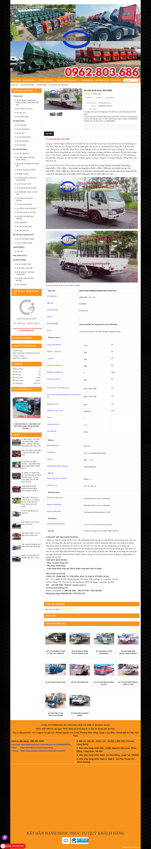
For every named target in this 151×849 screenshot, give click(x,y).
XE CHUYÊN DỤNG (46, 80)
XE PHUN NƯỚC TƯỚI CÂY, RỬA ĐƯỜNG (26, 179)
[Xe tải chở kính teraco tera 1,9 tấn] (128, 669)
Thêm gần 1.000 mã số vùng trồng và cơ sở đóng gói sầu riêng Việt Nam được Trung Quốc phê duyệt (30, 501)
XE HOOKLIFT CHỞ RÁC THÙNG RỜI (25, 273)
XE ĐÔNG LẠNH (22, 174)
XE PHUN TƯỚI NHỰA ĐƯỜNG (24, 199)
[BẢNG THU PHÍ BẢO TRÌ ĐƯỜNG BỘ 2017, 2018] (16, 563)
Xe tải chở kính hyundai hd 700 (104, 683)
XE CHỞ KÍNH (21, 222)
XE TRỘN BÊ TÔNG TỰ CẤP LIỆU (26, 193)
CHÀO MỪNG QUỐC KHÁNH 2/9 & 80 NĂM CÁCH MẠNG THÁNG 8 (29, 488)
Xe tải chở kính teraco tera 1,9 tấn (128, 683)
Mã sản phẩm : (92, 103)
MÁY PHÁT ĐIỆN (22, 117)
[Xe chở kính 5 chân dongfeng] (104, 638)
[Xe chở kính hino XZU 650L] (63, 99)
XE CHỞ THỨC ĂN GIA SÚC (26, 188)
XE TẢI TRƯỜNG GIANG (25, 239)
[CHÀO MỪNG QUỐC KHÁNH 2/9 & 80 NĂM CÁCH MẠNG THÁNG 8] (16, 493)
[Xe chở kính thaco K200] (55, 669)
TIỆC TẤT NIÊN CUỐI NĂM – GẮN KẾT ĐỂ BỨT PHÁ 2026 (31, 453)
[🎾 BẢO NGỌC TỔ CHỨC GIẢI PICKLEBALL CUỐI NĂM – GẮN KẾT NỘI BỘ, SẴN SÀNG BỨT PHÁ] (16, 446)
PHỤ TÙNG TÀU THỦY (24, 109)
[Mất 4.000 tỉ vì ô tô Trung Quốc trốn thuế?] (16, 529)
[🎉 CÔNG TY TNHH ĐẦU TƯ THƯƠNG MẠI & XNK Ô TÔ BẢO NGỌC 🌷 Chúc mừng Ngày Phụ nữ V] (16, 480)
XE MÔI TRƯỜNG (19, 260)
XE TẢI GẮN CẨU (22, 153)
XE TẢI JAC (20, 133)
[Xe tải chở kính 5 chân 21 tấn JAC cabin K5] (55, 638)
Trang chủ (16, 80)
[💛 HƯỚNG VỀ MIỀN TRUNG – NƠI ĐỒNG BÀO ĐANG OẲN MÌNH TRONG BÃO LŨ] (16, 469)
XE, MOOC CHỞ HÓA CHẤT (26, 208)
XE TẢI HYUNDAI (22, 141)
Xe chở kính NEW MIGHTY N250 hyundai (128, 652)
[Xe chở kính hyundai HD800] (79, 700)
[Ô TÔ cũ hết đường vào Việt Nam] (16, 518)
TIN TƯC (19, 251)
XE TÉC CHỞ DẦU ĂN (24, 204)
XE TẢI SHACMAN (22, 129)
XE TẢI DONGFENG (23, 137)
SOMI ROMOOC (87, 80)
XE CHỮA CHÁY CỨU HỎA (26, 212)
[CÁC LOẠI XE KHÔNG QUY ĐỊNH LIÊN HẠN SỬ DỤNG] (16, 551)
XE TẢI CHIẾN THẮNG (24, 243)
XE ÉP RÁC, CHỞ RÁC (24, 268)
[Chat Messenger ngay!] (4, 837)
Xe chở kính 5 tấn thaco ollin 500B (55, 714)
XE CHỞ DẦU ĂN (22, 230)
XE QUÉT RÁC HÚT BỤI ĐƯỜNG (24, 279)
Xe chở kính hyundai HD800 (80, 714)
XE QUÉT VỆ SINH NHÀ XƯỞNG (24, 217)
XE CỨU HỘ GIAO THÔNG (26, 170)
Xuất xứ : (94, 106)
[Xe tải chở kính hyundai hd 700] (104, 669)
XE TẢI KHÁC (21, 145)
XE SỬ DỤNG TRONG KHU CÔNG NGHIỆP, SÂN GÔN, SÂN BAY (27, 102)
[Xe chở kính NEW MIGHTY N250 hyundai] (128, 638)
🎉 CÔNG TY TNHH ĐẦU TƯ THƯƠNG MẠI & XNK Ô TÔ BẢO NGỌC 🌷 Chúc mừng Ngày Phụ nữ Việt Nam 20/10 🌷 (31, 477)
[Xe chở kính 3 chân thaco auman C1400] (79, 638)
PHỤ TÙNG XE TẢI (102, 80)
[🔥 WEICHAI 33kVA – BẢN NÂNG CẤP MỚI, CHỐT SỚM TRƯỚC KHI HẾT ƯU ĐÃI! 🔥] (27, 408)
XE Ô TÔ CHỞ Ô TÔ (23, 184)
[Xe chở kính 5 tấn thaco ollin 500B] (55, 700)
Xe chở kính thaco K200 (55, 682)
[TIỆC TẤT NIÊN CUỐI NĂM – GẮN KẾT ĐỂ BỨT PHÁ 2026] (16, 458)
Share (88, 98)
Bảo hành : (93, 109)
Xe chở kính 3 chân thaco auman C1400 (79, 652)
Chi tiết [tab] (49, 134)
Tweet (99, 98)
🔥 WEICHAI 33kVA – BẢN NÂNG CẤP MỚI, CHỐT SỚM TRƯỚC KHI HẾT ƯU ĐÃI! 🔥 (27, 426)
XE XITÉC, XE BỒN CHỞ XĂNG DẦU (27, 165)
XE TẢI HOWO (21, 125)
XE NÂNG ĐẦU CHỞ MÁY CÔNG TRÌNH (25, 159)
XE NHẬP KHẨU (29, 80)
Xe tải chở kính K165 (79, 682)
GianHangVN (135, 847)
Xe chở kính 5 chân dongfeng (104, 652)
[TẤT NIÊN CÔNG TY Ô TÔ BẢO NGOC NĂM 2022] (16, 540)
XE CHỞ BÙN (116, 80)
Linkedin (111, 98)
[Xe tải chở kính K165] (79, 669)
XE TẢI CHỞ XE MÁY (24, 226)
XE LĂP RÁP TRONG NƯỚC (67, 80)
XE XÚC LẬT (20, 113)
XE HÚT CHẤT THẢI (23, 264)
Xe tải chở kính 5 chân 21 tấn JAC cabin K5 (55, 652)
